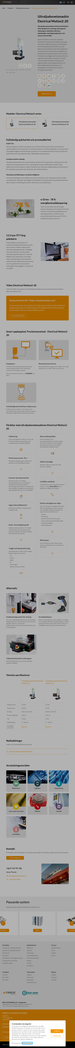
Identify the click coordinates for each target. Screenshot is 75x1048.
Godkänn (57, 1031)
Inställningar (57, 1036)
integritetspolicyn (27, 1043)
